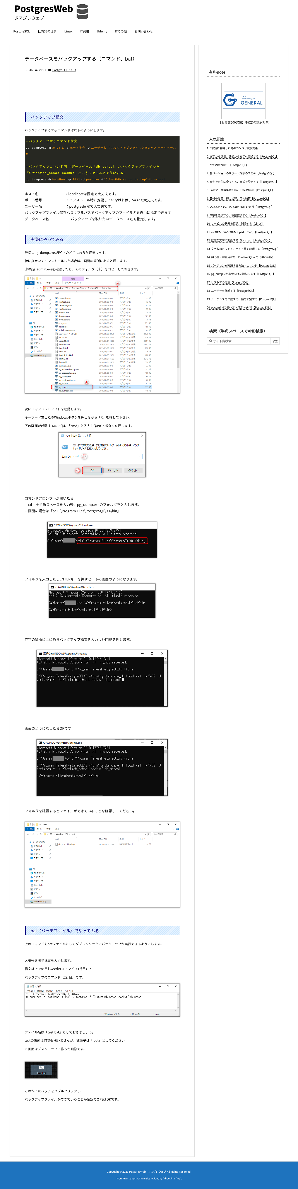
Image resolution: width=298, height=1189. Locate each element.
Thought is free (172, 1178)
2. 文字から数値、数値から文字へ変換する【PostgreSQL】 (243, 156)
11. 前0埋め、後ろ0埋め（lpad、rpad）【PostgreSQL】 (240, 232)
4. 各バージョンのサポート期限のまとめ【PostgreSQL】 (241, 173)
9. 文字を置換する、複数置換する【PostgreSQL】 (237, 215)
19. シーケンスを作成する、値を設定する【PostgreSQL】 (242, 299)
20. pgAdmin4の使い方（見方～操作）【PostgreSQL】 (239, 307)
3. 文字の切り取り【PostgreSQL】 (227, 165)
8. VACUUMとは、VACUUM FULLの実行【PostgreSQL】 (240, 207)
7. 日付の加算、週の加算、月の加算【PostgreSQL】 (238, 198)
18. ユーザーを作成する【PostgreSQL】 (231, 290)
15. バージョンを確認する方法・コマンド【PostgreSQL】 (242, 265)
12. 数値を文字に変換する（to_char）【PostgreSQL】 (239, 240)
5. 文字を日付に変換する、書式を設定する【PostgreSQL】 (243, 182)
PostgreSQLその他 (64, 70)
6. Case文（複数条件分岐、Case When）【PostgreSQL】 (240, 190)
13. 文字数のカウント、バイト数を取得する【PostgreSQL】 (243, 249)
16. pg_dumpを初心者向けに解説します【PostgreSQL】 (241, 274)
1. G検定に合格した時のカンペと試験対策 (232, 148)
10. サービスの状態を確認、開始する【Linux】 (235, 223)
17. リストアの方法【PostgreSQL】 (228, 282)
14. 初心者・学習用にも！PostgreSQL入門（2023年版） (241, 257)
